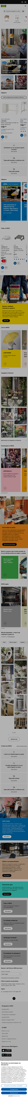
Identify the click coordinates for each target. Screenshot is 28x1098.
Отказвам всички (14, 1089)
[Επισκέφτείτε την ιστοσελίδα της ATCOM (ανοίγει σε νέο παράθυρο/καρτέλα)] (14, 1095)
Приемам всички (14, 1092)
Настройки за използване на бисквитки (13, 1085)
